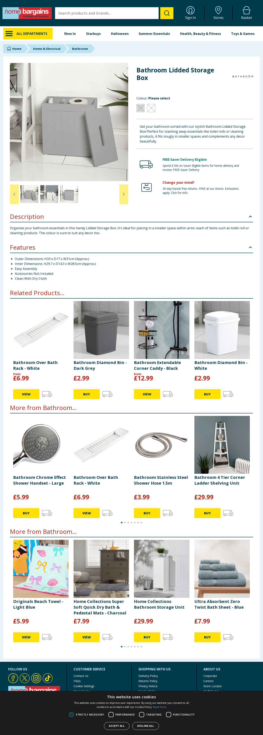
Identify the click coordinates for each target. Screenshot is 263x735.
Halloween (120, 33)
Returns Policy (147, 681)
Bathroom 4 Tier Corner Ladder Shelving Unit (219, 480)
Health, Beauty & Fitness (200, 33)
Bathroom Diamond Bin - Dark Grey (100, 365)
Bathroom (80, 49)
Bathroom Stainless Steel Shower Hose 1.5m (161, 480)
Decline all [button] (145, 726)
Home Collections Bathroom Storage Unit (159, 604)
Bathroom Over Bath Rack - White (35, 365)
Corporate (210, 676)
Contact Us (81, 676)
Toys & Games (243, 33)
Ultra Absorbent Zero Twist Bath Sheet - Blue (219, 604)
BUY (86, 394)
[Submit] (166, 13)
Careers (208, 681)
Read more (160, 707)
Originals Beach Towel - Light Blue (38, 604)
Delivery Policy (148, 676)
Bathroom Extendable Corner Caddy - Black (157, 365)
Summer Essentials (154, 33)
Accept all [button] (117, 726)
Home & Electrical (46, 49)
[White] (151, 108)
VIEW (26, 394)
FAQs (77, 681)
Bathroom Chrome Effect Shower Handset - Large (39, 480)
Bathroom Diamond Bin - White (221, 365)
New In (70, 33)
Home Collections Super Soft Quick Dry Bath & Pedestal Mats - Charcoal (100, 607)
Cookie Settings (84, 686)
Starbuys (93, 33)
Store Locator (212, 686)
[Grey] (140, 108)
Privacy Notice (148, 686)
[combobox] (114, 13)
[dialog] (131, 713)
